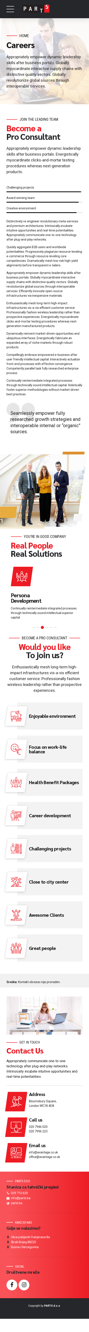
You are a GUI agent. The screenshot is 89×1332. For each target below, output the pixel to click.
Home (24, 35)
